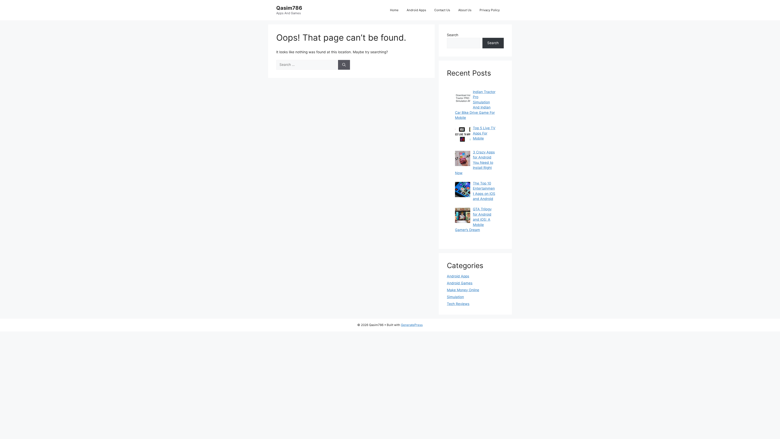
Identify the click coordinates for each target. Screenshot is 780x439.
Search (452, 35)
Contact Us (442, 10)
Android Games (459, 283)
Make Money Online (463, 290)
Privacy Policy (490, 10)
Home (394, 10)
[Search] (344, 65)
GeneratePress (412, 325)
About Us (464, 10)
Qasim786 (289, 8)
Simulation (455, 297)
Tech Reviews (458, 304)
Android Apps (416, 10)
